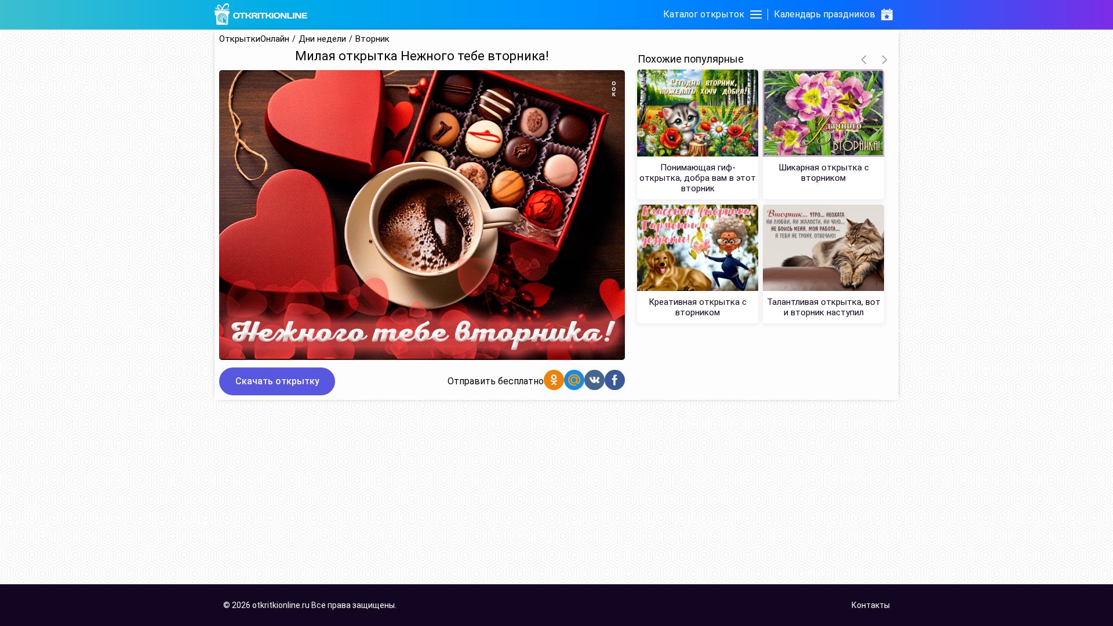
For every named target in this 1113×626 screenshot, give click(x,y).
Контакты (871, 605)
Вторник (372, 39)
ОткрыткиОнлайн (254, 39)
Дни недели (322, 39)
